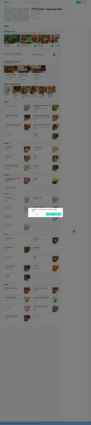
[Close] (61, 210)
